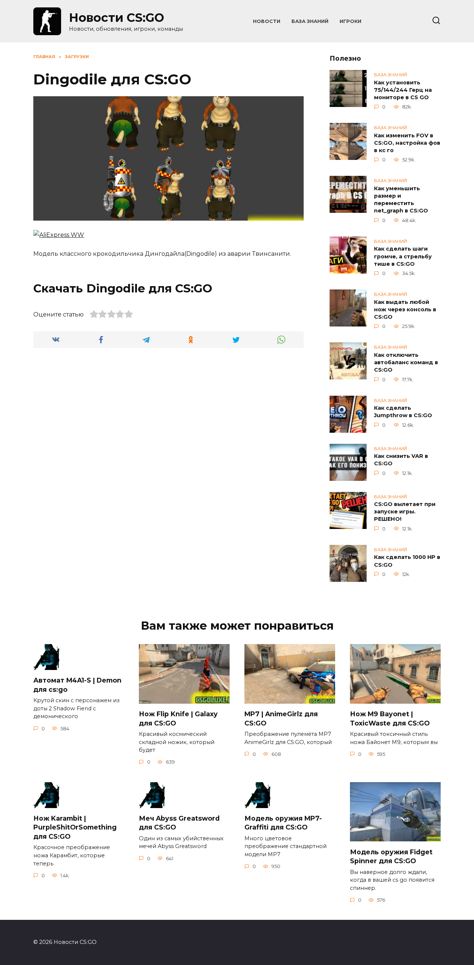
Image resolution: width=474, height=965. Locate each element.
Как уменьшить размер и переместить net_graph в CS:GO (401, 199)
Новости (266, 21)
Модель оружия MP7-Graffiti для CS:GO (283, 822)
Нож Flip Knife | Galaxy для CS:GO (178, 718)
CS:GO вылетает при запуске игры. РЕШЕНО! (404, 512)
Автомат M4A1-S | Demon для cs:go (77, 684)
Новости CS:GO (116, 17)
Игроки (350, 21)
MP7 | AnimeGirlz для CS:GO (281, 718)
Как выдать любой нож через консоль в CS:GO (405, 309)
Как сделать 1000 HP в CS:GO (407, 561)
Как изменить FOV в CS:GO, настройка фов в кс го (407, 143)
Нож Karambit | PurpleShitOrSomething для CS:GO (75, 827)
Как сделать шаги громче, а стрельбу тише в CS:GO (403, 256)
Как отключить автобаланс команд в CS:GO (406, 362)
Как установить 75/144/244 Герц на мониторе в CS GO (403, 90)
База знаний (309, 21)
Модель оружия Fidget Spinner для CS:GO (391, 856)
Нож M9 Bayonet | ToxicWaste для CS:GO (390, 718)
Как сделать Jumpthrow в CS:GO (403, 412)
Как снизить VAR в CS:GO (401, 460)
